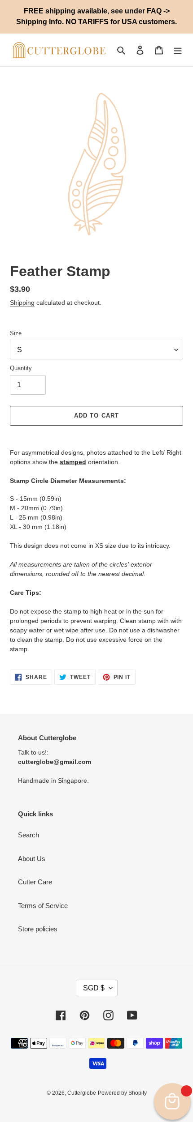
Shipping (22, 302)
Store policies (37, 929)
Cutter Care (35, 882)
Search (28, 835)
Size (16, 333)
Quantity (21, 368)
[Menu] (177, 50)
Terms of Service (43, 905)
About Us (31, 858)
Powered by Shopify (122, 1093)
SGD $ (94, 988)
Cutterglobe (81, 1093)
